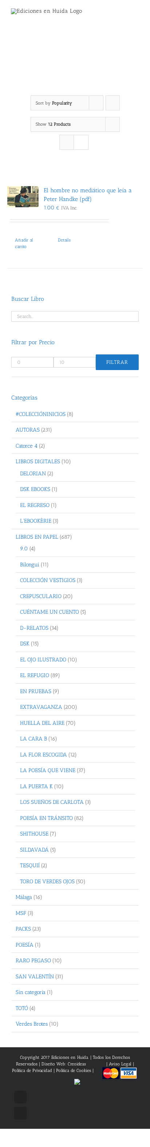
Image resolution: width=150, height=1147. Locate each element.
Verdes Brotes (32, 1024)
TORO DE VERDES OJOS (47, 881)
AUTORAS (28, 430)
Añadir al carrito (24, 243)
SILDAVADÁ (34, 849)
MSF (21, 913)
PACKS (23, 929)
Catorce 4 (27, 446)
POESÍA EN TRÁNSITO (46, 818)
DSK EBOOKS (35, 489)
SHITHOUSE (34, 833)
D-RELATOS (34, 628)
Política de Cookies (73, 1070)
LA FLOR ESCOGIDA (43, 754)
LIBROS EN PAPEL (37, 537)
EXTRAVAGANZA (41, 707)
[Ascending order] (113, 102)
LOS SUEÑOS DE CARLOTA (52, 802)
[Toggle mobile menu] (136, 15)
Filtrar (117, 362)
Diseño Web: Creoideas (64, 1064)
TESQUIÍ (30, 865)
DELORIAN (33, 473)
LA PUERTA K (36, 786)
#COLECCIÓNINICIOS (41, 414)
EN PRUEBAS (35, 691)
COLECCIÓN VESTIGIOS (47, 580)
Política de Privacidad (32, 1070)
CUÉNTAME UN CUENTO (49, 612)
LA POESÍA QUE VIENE (47, 770)
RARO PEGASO (33, 960)
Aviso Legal (121, 1064)
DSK (24, 643)
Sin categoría (31, 992)
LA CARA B (33, 738)
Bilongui (29, 564)
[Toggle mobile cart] (123, 15)
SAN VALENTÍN (35, 976)
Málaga (24, 897)
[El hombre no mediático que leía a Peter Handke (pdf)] (23, 196)
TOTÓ (22, 1008)
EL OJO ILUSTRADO (43, 659)
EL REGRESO (35, 505)
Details (64, 240)
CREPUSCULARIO (41, 596)
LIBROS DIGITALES (38, 461)
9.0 (24, 548)
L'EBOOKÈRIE (35, 521)
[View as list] (81, 142)
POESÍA (24, 945)
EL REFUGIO (34, 675)
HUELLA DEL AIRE (42, 723)
